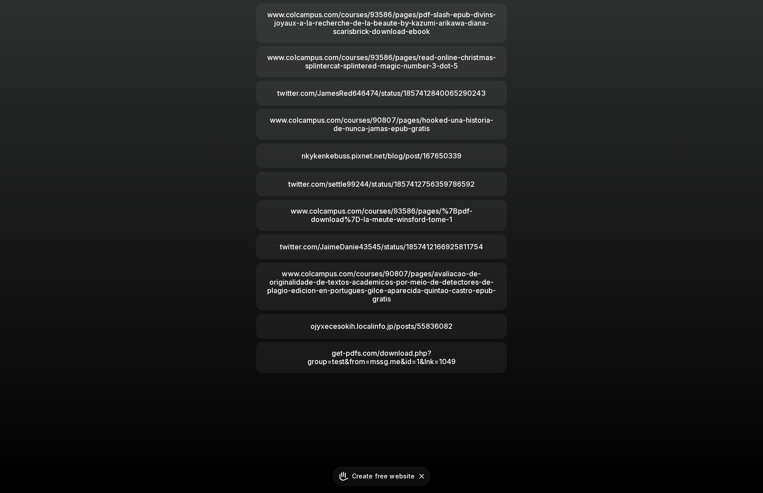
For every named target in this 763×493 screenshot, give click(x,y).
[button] (422, 476)
